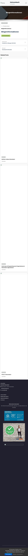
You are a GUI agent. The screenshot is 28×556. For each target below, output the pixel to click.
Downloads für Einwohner (7, 49)
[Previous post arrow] (25, 42)
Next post (3, 48)
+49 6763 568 (4, 390)
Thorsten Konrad (6, 26)
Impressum (3, 399)
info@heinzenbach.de (5, 388)
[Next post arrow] (25, 48)
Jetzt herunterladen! (6, 35)
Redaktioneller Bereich (4, 396)
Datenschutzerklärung (4, 398)
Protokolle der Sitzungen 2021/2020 (9, 43)
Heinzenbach (14, 2)
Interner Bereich (3, 394)
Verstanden (8, 554)
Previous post (4, 41)
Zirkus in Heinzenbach (6, 374)
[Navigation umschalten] (26, 3)
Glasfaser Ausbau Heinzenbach (8, 159)
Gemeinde (4, 161)
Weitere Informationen (18, 554)
